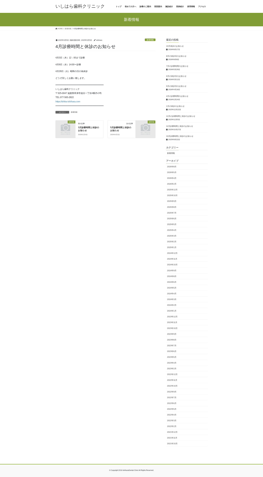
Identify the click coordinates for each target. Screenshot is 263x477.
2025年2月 (171, 241)
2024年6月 (171, 282)
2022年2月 (171, 426)
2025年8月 (171, 207)
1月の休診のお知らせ (175, 106)
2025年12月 (172, 190)
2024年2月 (171, 305)
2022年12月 (172, 374)
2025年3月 (171, 236)
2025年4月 (171, 230)
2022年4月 (171, 415)
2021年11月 (172, 438)
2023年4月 (171, 363)
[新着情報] (65, 126)
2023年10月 (172, 328)
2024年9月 (171, 270)
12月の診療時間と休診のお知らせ (180, 116)
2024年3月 (171, 299)
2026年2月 (171, 184)
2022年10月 (172, 386)
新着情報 (150, 40)
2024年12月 (172, 253)
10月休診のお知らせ (175, 46)
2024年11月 (172, 259)
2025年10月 (172, 195)
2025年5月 (171, 224)
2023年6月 (171, 351)
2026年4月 (171, 178)
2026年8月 (171, 166)
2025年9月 (171, 201)
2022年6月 (171, 403)
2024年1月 (171, 311)
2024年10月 (172, 265)
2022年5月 (171, 409)
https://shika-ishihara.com (67, 101)
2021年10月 (172, 443)
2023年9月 (171, 334)
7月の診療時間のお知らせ (177, 66)
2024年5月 (171, 288)
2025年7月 (171, 213)
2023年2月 (171, 368)
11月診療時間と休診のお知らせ (179, 126)
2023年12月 (172, 316)
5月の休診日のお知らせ (176, 86)
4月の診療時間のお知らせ (177, 96)
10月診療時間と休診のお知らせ (179, 136)
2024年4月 (171, 293)
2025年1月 (171, 247)
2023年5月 (171, 357)
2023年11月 (172, 322)
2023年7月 (171, 345)
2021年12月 (172, 432)
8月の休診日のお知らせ (176, 56)
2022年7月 (171, 397)
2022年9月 (171, 392)
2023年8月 (171, 340)
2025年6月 (171, 218)
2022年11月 (172, 380)
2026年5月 (171, 172)
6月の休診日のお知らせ (176, 76)
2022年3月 (171, 420)
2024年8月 (171, 276)
